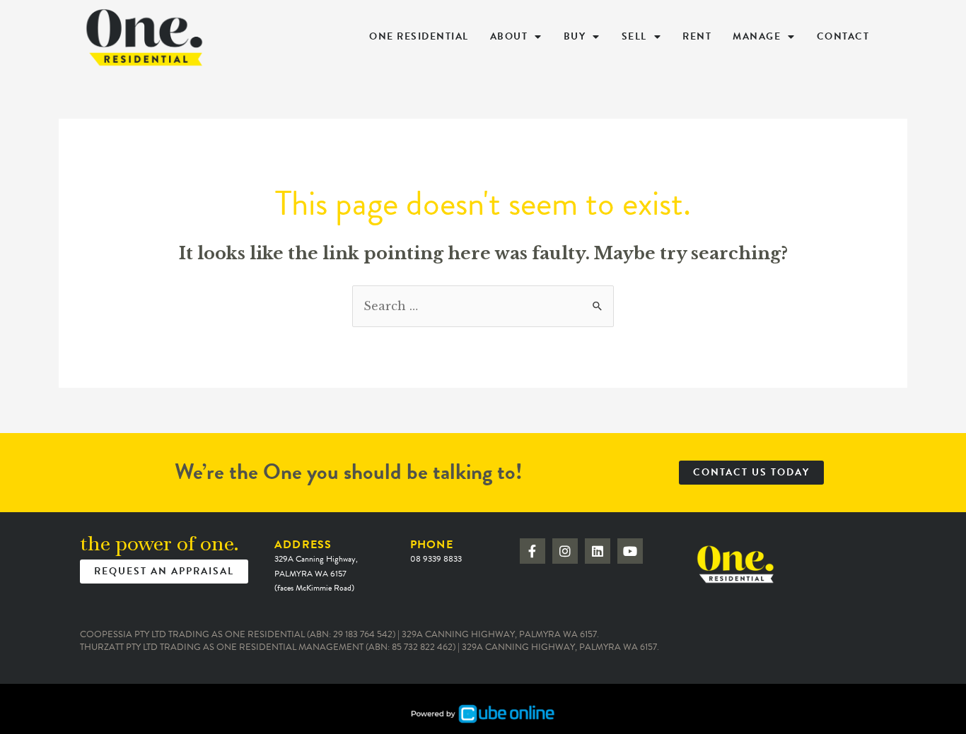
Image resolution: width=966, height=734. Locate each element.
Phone (436, 550)
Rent (696, 36)
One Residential (419, 36)
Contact (843, 36)
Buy (575, 36)
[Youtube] (630, 551)
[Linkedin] (597, 551)
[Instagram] (565, 551)
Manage (757, 36)
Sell (634, 36)
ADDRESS (316, 565)
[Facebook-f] (532, 551)
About (509, 36)
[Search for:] (483, 306)
